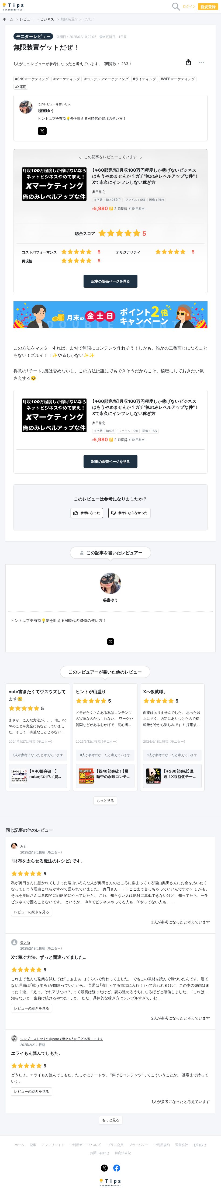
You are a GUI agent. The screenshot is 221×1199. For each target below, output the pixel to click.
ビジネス (47, 19)
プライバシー (138, 1145)
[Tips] (13, 6)
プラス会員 (115, 1145)
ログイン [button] (189, 6)
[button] (188, 62)
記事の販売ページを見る (110, 281)
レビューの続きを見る (31, 912)
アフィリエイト (53, 1145)
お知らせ (200, 1145)
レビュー (27, 19)
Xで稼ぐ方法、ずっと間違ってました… (49, 957)
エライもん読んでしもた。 (37, 1053)
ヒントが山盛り (91, 691)
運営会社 (181, 1145)
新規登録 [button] (208, 6)
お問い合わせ (99, 1153)
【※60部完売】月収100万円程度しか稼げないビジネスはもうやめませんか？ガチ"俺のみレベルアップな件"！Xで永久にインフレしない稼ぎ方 (145, 176)
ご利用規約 (162, 1145)
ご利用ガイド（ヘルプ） (86, 1145)
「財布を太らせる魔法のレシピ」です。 (48, 860)
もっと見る (105, 800)
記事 (33, 1145)
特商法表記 (123, 1153)
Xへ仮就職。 (155, 691)
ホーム (8, 19)
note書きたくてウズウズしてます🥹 (37, 695)
